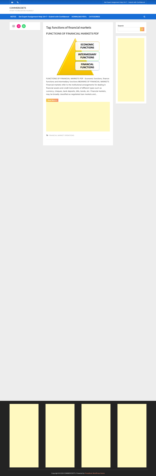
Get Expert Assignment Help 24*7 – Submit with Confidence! (124, 2)
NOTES (13, 17)
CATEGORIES (94, 17)
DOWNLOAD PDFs (79, 17)
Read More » (53, 100)
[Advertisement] (78, 116)
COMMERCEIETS (18, 8)
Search (121, 26)
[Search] (142, 29)
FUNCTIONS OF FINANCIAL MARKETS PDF (72, 33)
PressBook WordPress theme (95, 473)
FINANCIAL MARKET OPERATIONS (61, 135)
